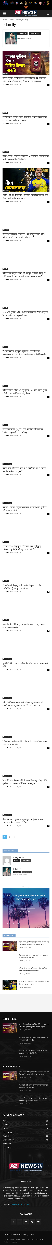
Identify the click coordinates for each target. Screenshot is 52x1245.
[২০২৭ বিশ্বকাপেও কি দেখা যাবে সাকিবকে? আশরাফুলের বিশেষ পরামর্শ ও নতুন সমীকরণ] (26, 297)
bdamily (6, 84)
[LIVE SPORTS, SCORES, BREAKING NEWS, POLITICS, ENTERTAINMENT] (26, 13)
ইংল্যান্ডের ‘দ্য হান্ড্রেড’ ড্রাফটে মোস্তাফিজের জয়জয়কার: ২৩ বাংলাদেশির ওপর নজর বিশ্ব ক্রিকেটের (24, 353)
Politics (5, 74)
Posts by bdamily (22, 20)
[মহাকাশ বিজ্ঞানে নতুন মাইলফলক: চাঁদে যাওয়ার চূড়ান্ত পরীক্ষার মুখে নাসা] (26, 492)
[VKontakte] (38, 1221)
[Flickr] (25, 1221)
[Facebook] (19, 1221)
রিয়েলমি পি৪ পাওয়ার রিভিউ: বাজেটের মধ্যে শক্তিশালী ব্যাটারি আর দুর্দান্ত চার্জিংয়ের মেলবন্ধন (25, 782)
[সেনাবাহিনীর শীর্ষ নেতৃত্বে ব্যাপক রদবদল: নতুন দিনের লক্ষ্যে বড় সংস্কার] (26, 609)
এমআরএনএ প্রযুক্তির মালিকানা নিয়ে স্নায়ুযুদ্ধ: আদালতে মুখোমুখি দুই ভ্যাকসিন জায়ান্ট (22, 548)
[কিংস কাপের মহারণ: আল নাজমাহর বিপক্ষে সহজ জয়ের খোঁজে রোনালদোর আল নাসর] (26, 102)
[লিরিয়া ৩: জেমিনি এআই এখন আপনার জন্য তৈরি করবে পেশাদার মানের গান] (26, 726)
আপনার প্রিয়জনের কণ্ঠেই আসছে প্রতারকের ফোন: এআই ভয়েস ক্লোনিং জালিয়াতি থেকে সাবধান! (24, 704)
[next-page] (20, 837)
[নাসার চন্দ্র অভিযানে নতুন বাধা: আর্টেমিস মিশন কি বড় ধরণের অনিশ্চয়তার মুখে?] (26, 453)
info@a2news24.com (20, 1204)
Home (5, 20)
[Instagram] (32, 1221)
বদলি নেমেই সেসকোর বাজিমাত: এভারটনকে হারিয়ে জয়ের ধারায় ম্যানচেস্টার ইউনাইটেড (26, 158)
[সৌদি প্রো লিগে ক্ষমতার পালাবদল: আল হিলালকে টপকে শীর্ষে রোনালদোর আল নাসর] (26, 180)
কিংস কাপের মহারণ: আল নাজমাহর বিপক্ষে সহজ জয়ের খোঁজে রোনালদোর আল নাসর (25, 119)
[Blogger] (13, 1221)
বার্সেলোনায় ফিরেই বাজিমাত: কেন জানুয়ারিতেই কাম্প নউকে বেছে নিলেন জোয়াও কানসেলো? (24, 236)
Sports (5, 113)
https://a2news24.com (24, 38)
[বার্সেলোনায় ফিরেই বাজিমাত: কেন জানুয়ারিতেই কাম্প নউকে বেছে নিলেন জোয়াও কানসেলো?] (26, 219)
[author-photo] (11, 38)
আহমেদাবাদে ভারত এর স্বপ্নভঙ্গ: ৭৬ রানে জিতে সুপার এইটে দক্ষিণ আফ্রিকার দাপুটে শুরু (25, 392)
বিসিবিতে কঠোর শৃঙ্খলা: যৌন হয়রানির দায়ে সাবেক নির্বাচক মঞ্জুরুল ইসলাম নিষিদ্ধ (23, 431)
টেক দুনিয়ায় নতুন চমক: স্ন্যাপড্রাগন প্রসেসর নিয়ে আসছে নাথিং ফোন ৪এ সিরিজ (23, 821)
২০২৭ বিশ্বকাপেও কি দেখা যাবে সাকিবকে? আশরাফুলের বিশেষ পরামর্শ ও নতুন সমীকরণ (25, 314)
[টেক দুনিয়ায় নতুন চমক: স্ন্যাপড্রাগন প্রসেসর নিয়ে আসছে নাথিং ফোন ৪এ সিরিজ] (26, 804)
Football (6, 152)
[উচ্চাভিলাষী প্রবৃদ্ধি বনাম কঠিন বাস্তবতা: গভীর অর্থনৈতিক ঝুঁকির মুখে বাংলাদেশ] (26, 570)
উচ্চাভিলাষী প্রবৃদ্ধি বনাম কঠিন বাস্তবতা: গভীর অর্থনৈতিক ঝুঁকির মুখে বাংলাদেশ (22, 587)
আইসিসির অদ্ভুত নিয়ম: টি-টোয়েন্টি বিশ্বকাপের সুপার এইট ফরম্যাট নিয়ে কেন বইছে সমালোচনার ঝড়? (24, 275)
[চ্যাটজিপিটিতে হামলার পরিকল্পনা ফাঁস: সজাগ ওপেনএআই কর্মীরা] (26, 648)
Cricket (5, 347)
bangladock (18, 857)
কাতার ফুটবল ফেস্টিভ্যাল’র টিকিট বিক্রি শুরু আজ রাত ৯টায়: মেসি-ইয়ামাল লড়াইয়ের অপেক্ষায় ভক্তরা (24, 80)
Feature (5, 542)
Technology (7, 464)
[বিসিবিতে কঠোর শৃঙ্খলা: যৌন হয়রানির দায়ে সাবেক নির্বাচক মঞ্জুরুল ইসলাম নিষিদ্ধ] (26, 414)
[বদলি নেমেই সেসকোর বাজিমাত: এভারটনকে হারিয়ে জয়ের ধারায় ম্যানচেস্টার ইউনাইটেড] (26, 141)
